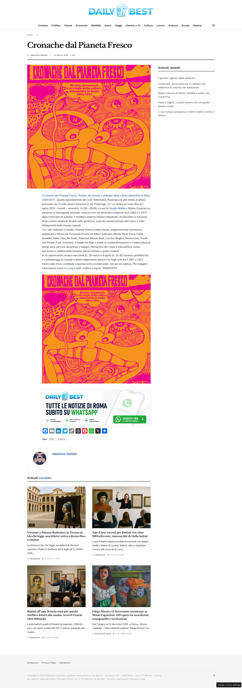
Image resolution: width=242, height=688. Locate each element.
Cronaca (43, 25)
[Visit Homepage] (121, 10)
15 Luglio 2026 (52, 558)
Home (30, 35)
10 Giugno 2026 (122, 633)
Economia (82, 25)
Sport (108, 25)
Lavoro (161, 25)
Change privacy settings (229, 685)
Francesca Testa (103, 633)
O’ (59, 204)
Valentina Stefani (39, 55)
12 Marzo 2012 (61, 55)
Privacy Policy (49, 663)
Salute (68, 25)
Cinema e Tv (132, 25)
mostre (61, 439)
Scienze (173, 25)
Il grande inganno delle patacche (176, 78)
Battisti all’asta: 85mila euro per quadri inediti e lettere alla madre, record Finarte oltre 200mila (54, 615)
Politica (56, 25)
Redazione (35, 558)
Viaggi (118, 25)
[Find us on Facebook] (214, 676)
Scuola (185, 25)
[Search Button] (213, 25)
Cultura (148, 25)
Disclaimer (65, 663)
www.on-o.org (65, 268)
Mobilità (96, 25)
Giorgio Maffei (117, 208)
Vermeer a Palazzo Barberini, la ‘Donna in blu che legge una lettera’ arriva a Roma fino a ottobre (56, 536)
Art (37, 35)
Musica (197, 25)
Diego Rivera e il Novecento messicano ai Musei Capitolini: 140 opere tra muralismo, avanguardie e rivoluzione (120, 615)
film (52, 439)
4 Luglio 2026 (116, 555)
